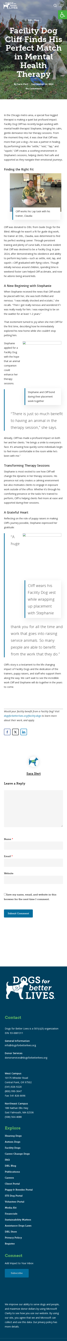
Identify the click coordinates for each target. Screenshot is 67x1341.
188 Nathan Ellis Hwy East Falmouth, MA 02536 (19, 1108)
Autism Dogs (12, 1141)
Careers (9, 1177)
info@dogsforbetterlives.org (20, 1045)
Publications (12, 1171)
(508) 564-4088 (13, 1116)
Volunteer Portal (14, 1201)
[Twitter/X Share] (15, 732)
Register (10, 1243)
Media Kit (10, 1207)
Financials (11, 1213)
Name (8, 839)
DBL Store (11, 1231)
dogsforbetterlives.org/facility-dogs (22, 715)
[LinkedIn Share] (23, 732)
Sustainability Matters (18, 1219)
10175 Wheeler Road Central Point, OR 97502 (18, 1078)
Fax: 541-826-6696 (15, 1095)
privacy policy (45, 1322)
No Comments (34, 88)
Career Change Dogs (17, 1153)
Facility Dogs (12, 1147)
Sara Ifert (22, 84)
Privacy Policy (13, 1237)
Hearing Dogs (13, 1135)
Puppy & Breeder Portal (19, 1189)
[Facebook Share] (7, 732)
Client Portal (12, 1183)
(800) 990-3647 (13, 1091)
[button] (62, 14)
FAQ (7, 1159)
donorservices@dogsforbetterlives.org (26, 1057)
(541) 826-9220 (13, 1086)
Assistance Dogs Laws (18, 1225)
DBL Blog (33, 20)
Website (8, 873)
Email (8, 856)
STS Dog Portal (14, 1195)
